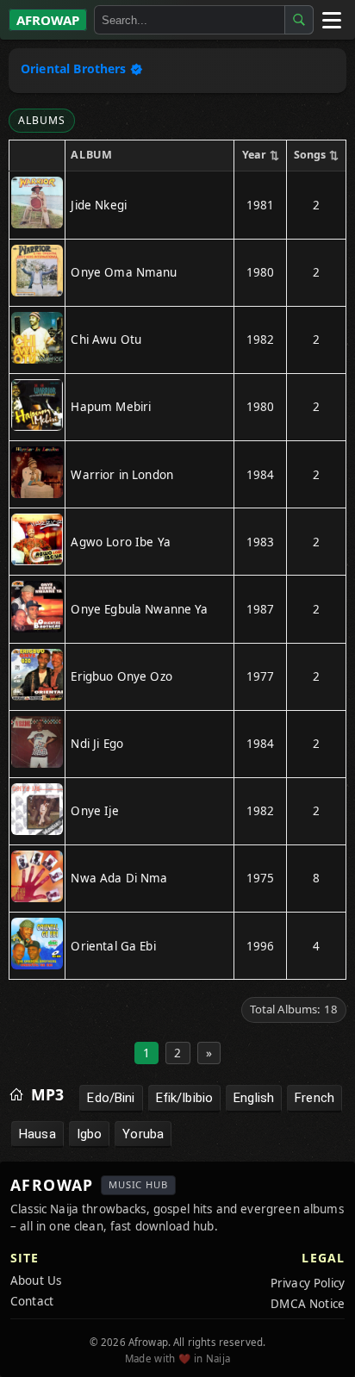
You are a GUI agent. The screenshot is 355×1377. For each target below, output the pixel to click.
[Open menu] (330, 19)
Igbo (90, 1134)
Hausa (37, 1134)
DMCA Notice (308, 1304)
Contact (31, 1301)
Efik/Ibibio (185, 1098)
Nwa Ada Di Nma (119, 878)
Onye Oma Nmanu (124, 272)
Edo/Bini (110, 1098)
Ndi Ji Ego (97, 743)
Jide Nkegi (99, 205)
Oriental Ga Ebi (113, 946)
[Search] (299, 19)
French (314, 1098)
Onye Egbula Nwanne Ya (139, 609)
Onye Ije (94, 811)
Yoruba (143, 1134)
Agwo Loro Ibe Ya (120, 542)
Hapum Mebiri (111, 406)
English (254, 1098)
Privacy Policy (308, 1283)
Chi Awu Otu (106, 339)
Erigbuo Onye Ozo (121, 676)
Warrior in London (122, 475)
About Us (35, 1280)
